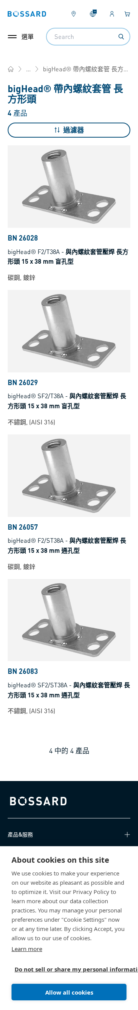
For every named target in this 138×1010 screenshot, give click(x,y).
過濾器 (73, 129)
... (28, 69)
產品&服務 (20, 834)
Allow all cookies (69, 992)
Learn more (27, 949)
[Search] (121, 37)
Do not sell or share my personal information (66, 969)
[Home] (11, 69)
